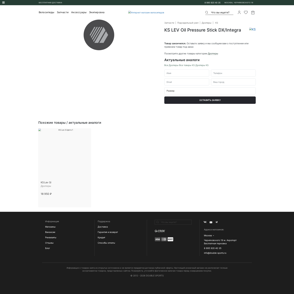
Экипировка (97, 12)
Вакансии (50, 232)
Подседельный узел (187, 22)
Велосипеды (46, 12)
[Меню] (3, 2)
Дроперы (206, 22)
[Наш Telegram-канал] (216, 222)
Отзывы (49, 242)
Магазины (50, 226)
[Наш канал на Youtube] (210, 222)
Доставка (103, 226)
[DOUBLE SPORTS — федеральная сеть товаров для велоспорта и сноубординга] (145, 12)
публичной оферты (164, 268)
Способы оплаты (106, 242)
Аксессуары (79, 12)
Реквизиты (50, 237)
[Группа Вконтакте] (205, 222)
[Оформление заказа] (253, 12)
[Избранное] (246, 12)
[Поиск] (206, 12)
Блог (47, 248)
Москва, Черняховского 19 (238, 3)
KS (216, 22)
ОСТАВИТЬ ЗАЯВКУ (210, 100)
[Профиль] (239, 12)
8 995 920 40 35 (213, 2)
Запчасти (63, 12)
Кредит (101, 237)
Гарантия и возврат (108, 232)
